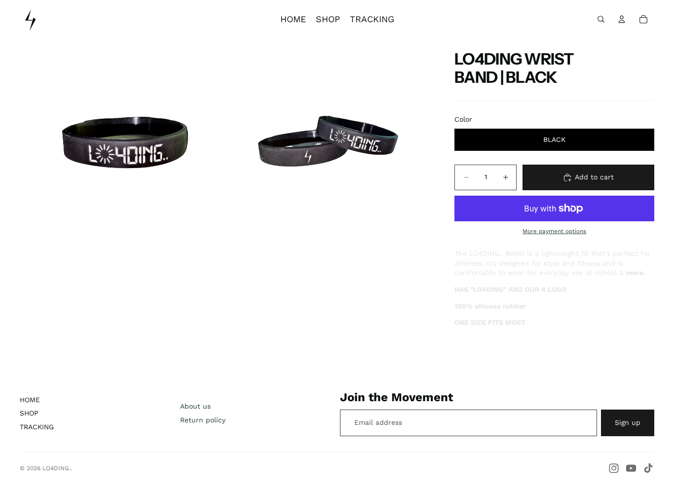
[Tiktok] (648, 468)
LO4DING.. (57, 468)
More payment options (554, 231)
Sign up (627, 422)
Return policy (202, 420)
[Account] (622, 19)
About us (195, 406)
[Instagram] (614, 468)
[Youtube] (631, 468)
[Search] (601, 19)
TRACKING (37, 427)
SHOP (29, 413)
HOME (30, 400)
